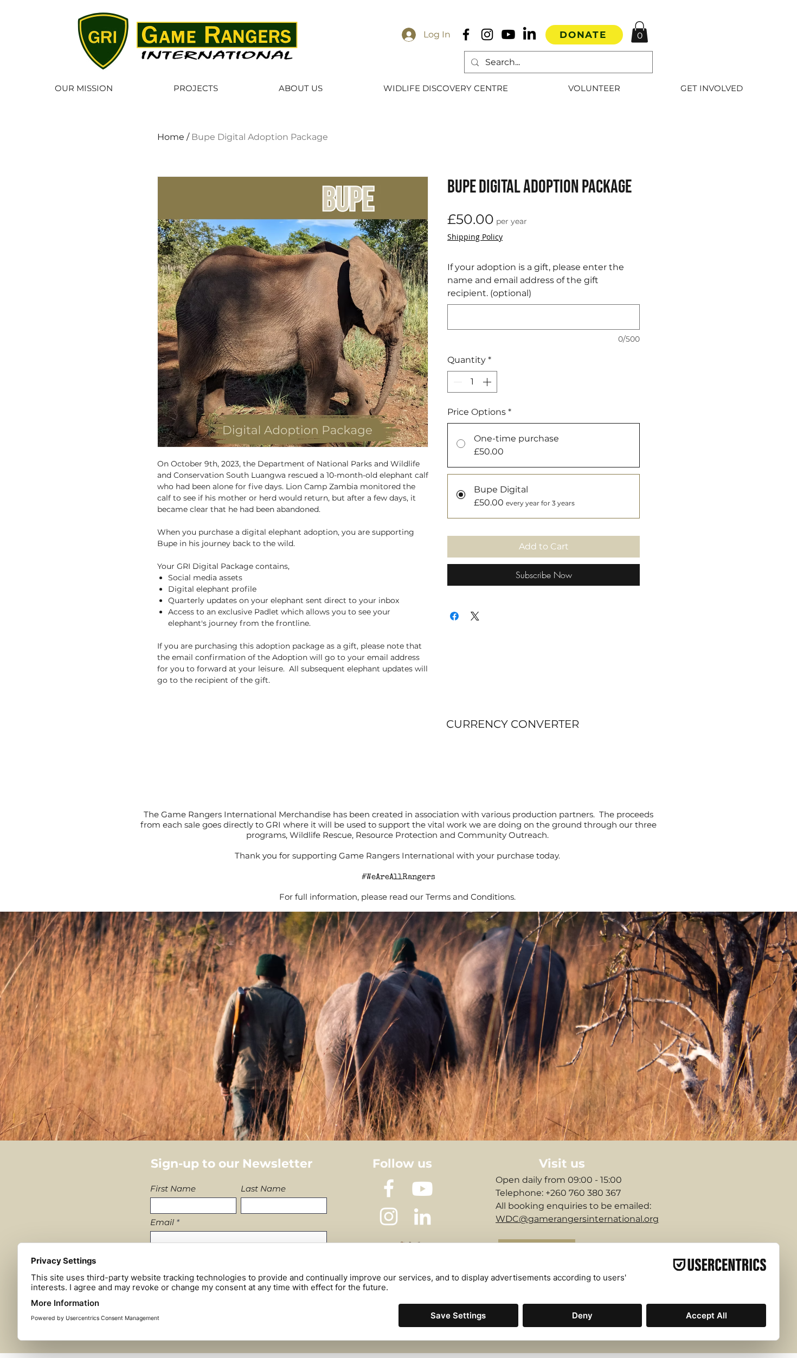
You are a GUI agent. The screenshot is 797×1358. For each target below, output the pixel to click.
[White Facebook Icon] (389, 1188)
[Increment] (488, 381)
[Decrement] (456, 381)
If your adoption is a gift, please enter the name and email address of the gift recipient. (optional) (535, 280)
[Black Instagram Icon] (487, 34)
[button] (639, 31)
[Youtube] (508, 34)
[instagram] (389, 1216)
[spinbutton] (472, 381)
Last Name (263, 1188)
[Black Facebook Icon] (466, 34)
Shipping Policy (475, 236)
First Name (173, 1188)
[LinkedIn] (529, 34)
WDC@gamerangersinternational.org (577, 1219)
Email (162, 1222)
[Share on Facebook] (454, 616)
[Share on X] (474, 616)
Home (170, 137)
